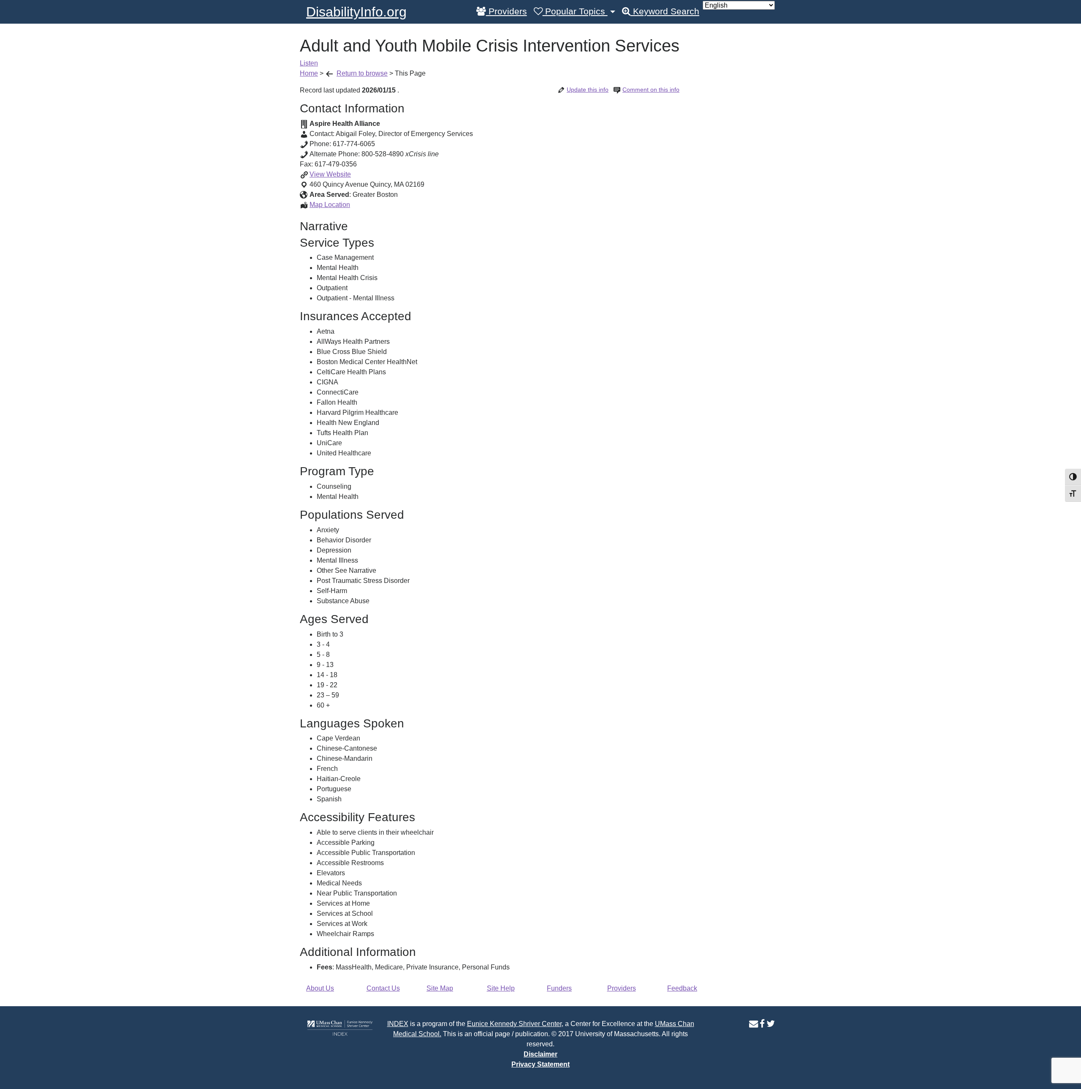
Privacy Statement (540, 1064)
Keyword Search (664, 11)
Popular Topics (575, 11)
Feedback (682, 988)
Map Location (330, 204)
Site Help (501, 988)
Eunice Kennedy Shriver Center (514, 1023)
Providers (506, 11)
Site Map (439, 988)
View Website (330, 174)
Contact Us (383, 988)
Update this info (587, 89)
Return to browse (362, 73)
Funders (559, 988)
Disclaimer (540, 1054)
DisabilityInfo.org (356, 11)
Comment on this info (650, 89)
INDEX (397, 1023)
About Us (320, 988)
